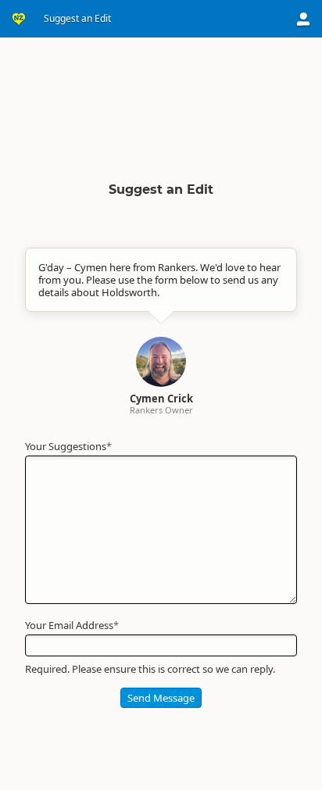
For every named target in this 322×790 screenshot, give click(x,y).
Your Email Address (72, 625)
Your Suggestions (68, 446)
